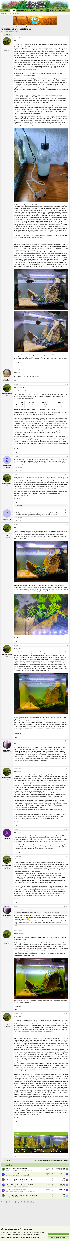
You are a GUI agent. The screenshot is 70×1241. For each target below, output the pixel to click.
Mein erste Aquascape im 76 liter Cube (19, 1179)
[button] (22, 10)
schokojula (8, 1197)
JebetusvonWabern (7, 31)
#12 (67, 856)
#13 (67, 906)
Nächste (8, 34)
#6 (67, 510)
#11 (67, 829)
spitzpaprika (9, 1170)
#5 (67, 474)
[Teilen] (65, 38)
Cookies (19, 1232)
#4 (67, 456)
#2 (67, 370)
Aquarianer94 (9, 1191)
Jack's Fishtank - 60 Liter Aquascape (18, 1174)
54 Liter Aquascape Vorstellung (16, 1169)
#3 (67, 384)
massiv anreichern (59, 841)
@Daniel (16, 937)
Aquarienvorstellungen (26, 1170)
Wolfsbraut (8, 1186)
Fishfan (63, 1196)
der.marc (8, 1175)
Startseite (5, 10)
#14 (67, 931)
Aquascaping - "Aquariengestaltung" (25, 1181)
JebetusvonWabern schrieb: (22, 910)
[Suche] (67, 10)
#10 (67, 768)
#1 (67, 38)
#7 (67, 524)
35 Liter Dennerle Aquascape (16, 1190)
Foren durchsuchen (14, 13)
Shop (41, 10)
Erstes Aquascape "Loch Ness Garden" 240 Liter (22, 1195)
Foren (13, 10)
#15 (67, 1013)
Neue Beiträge (4, 13)
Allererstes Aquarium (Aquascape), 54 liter (20, 1184)
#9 (67, 741)
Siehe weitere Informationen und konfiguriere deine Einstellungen (20, 1237)
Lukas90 (8, 1181)
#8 (67, 645)
